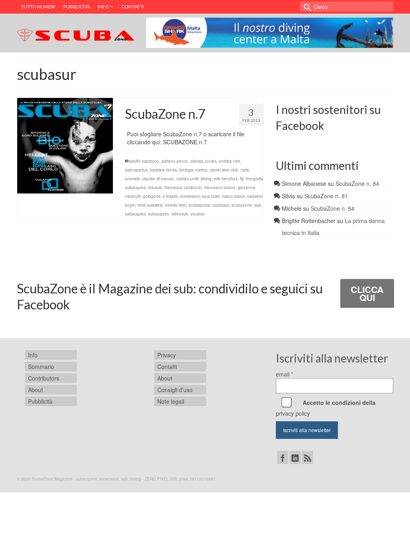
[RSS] (307, 457)
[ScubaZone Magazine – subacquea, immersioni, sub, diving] (75, 34)
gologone (152, 196)
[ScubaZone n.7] (65, 145)
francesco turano (219, 187)
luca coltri (210, 196)
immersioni (190, 196)
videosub (179, 214)
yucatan (198, 214)
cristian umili (187, 178)
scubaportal (199, 205)
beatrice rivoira (163, 170)
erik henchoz (225, 178)
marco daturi (233, 196)
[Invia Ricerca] (306, 7)
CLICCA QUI (367, 293)
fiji (241, 178)
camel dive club (224, 170)
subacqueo (158, 214)
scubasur (221, 205)
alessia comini (203, 161)
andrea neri (229, 161)
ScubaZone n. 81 (326, 196)
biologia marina (193, 170)
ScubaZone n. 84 (357, 183)
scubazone (241, 205)
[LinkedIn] (295, 457)
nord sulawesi (150, 205)
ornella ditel (175, 205)
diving (206, 178)
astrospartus (136, 170)
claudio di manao (158, 178)
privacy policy (293, 413)
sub (257, 205)
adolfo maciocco (144, 161)
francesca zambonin (183, 187)
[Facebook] (282, 457)
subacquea (135, 214)
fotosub (155, 187)
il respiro (170, 196)
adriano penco (174, 161)
